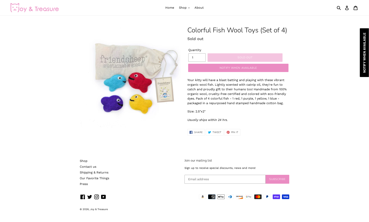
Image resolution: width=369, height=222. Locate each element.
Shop (83, 161)
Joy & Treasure (99, 209)
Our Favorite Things (94, 178)
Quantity (194, 50)
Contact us (88, 166)
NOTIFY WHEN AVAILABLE (238, 68)
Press (84, 184)
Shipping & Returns (94, 172)
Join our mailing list (198, 161)
